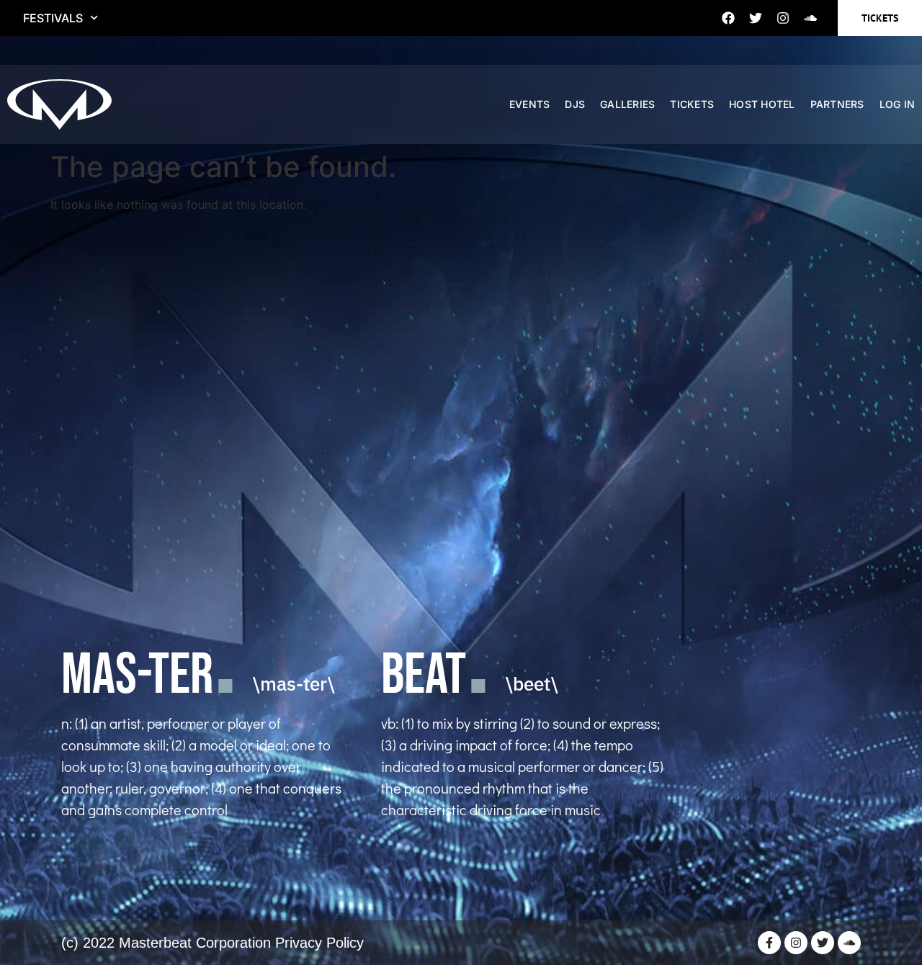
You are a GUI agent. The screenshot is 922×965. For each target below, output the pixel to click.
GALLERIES (627, 104)
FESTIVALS (53, 18)
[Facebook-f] (769, 942)
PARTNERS (837, 104)
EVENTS (529, 104)
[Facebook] (728, 18)
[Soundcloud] (810, 18)
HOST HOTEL (762, 104)
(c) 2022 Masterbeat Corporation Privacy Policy (212, 943)
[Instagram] (783, 18)
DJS (575, 104)
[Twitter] (756, 18)
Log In (898, 104)
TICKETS (692, 104)
